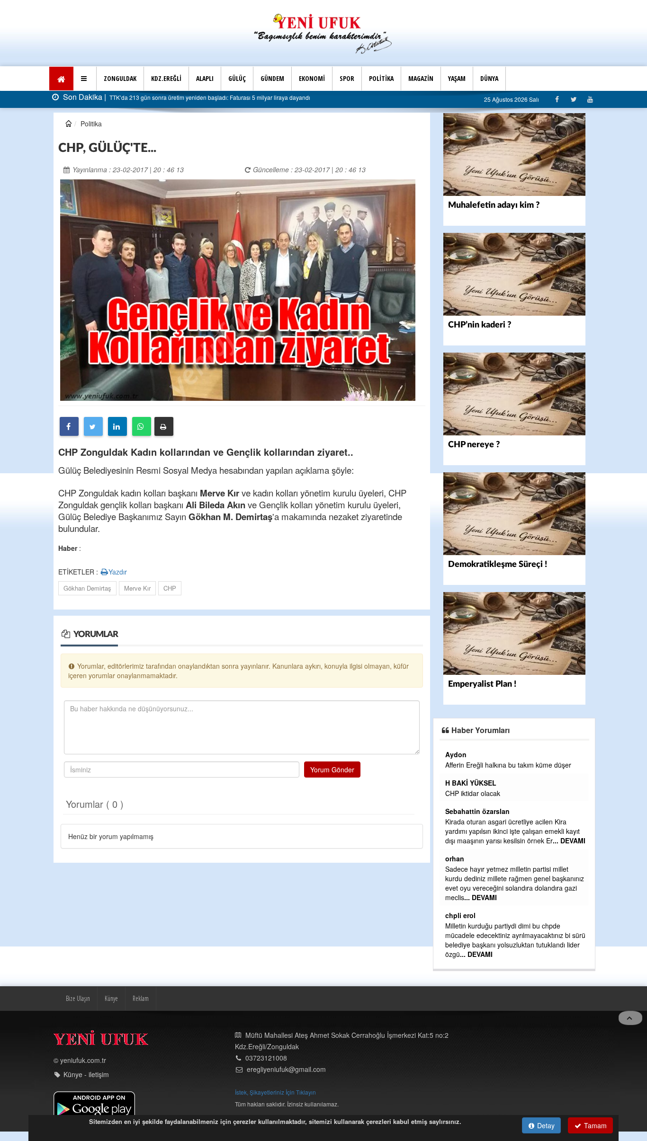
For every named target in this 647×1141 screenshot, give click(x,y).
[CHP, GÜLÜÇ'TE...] (238, 289)
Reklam (141, 998)
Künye (111, 998)
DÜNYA (489, 78)
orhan (454, 858)
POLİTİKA (381, 78)
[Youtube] (590, 99)
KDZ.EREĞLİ (166, 78)
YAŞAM (457, 78)
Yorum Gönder (332, 769)
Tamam (594, 1125)
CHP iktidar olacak (472, 793)
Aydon (456, 754)
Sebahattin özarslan (477, 811)
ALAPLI (205, 78)
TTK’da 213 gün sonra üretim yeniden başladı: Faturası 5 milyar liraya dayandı (209, 97)
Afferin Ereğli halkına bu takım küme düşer (508, 765)
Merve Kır (137, 588)
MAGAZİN (420, 78)
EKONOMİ (312, 78)
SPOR (347, 78)
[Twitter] (573, 99)
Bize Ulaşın (78, 998)
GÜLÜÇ (237, 78)
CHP (169, 588)
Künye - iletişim (86, 1074)
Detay (545, 1125)
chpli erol (460, 915)
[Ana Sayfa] (323, 32)
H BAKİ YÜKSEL (470, 782)
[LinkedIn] (117, 426)
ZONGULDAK (120, 78)
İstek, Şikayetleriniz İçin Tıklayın (275, 1092)
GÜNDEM (272, 78)
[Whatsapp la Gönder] (141, 426)
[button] (85, 78)
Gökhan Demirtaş (87, 588)
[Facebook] (556, 99)
